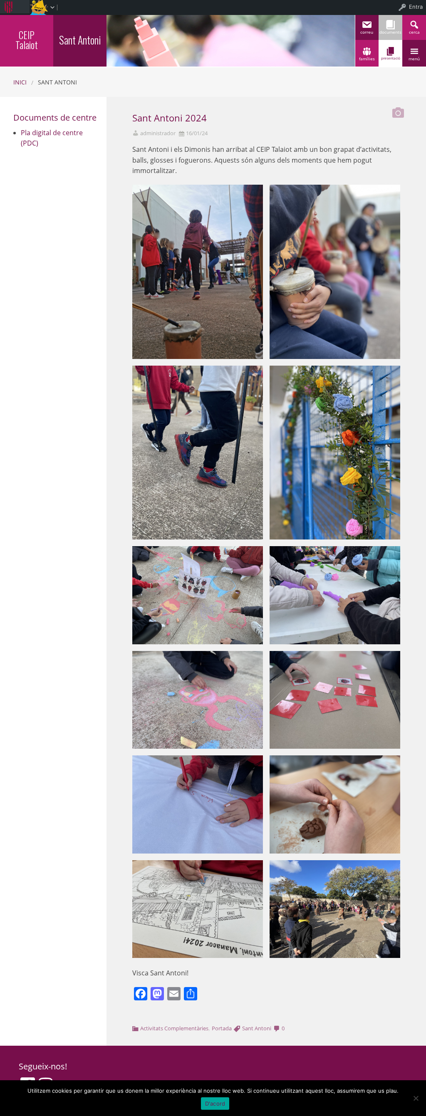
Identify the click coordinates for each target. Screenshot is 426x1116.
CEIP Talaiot (26, 39)
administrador (158, 133)
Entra (416, 6)
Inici (20, 82)
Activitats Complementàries (174, 1028)
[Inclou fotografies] (398, 110)
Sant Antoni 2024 (169, 118)
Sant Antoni (256, 1028)
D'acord (215, 1103)
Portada (222, 1028)
